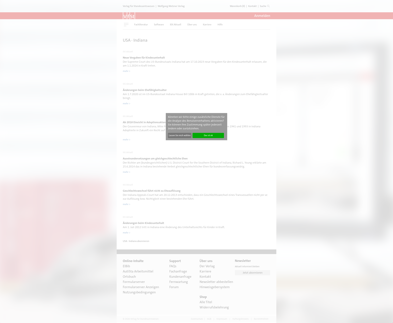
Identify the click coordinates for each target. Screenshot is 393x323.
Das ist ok (208, 135)
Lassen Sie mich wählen (180, 135)
